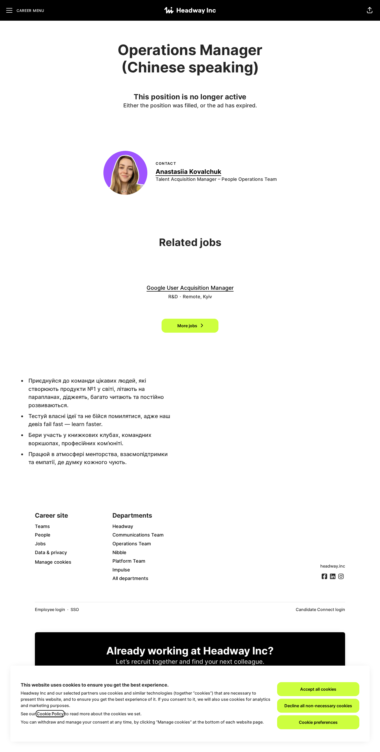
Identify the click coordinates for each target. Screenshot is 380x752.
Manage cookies (53, 562)
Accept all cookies (318, 689)
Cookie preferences (318, 722)
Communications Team (138, 535)
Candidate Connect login (320, 609)
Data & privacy (51, 552)
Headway (122, 526)
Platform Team (128, 561)
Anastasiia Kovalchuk (188, 171)
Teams (42, 526)
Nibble (119, 552)
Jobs (40, 543)
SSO (75, 609)
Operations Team (131, 543)
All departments (130, 578)
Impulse (121, 569)
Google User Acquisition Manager (190, 288)
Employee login (50, 609)
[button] (369, 10)
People (42, 535)
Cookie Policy (50, 713)
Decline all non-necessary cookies (318, 705)
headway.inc (332, 566)
